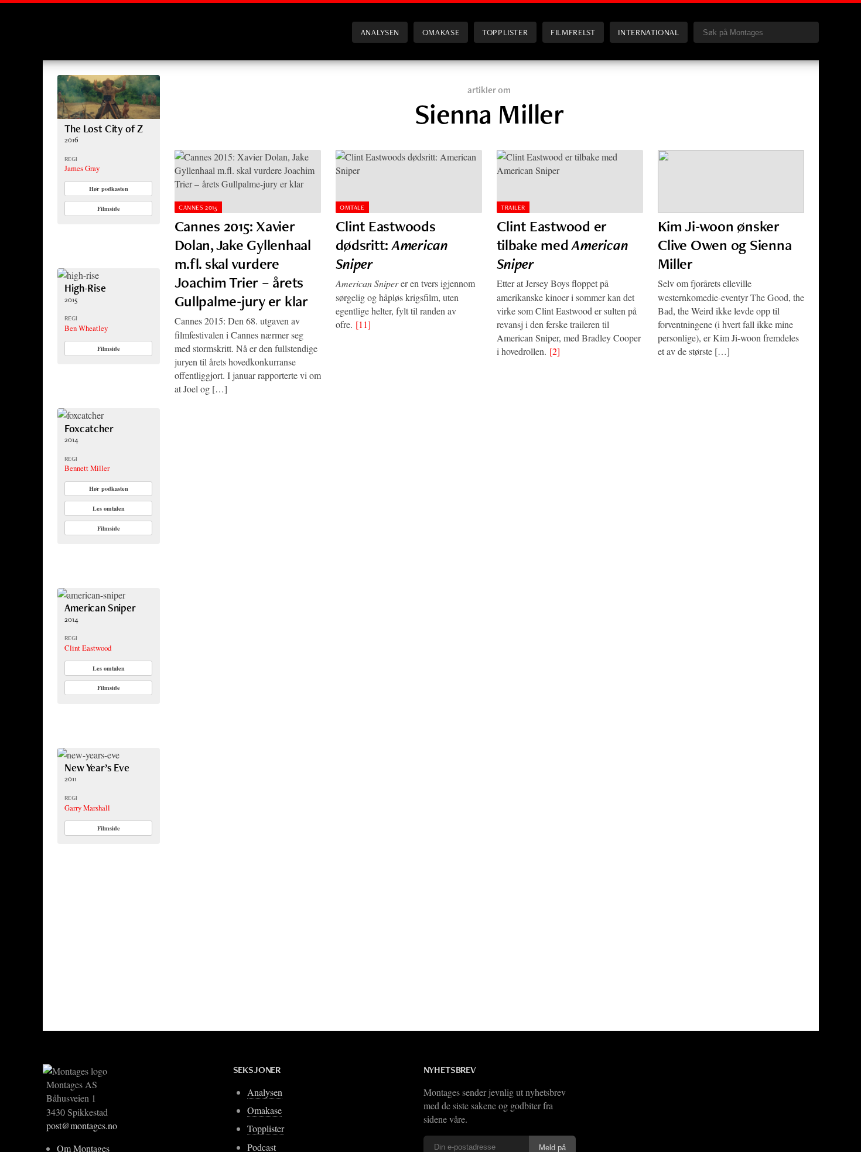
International (648, 31)
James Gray (82, 168)
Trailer (513, 207)
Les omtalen (109, 508)
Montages (76, 23)
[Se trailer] (108, 115)
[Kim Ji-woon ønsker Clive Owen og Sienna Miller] (731, 181)
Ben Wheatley (86, 328)
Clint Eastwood (87, 647)
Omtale (352, 207)
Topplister (505, 31)
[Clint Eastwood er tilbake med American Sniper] (570, 181)
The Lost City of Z (103, 128)
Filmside (108, 208)
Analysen (380, 31)
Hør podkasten (108, 188)
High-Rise (84, 288)
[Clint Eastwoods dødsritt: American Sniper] (409, 181)
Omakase (440, 31)
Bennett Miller (87, 468)
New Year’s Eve (96, 767)
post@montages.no (81, 1125)
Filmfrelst (573, 31)
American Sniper (99, 607)
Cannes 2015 (198, 207)
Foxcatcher (88, 428)
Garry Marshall (87, 807)
